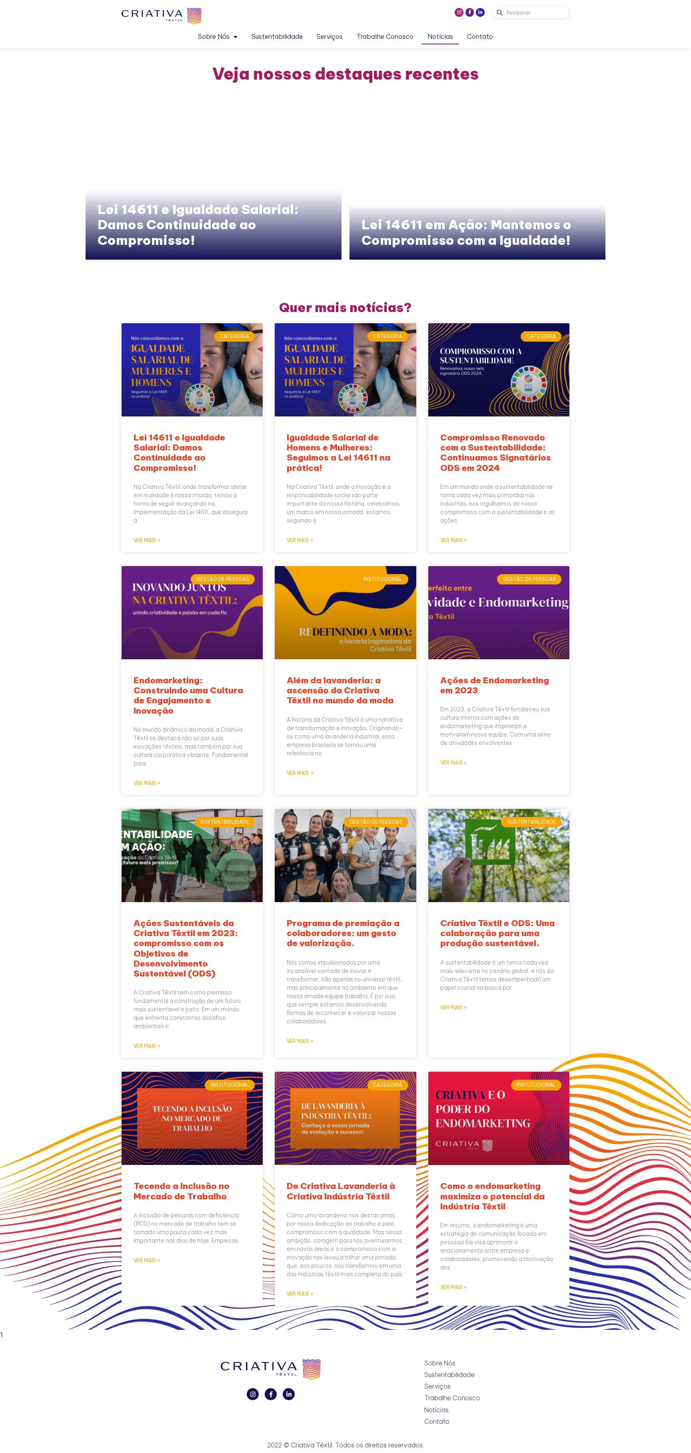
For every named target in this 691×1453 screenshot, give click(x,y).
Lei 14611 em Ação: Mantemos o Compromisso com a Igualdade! (466, 232)
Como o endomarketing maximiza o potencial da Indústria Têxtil (492, 1196)
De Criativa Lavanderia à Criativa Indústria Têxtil (341, 1191)
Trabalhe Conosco (385, 36)
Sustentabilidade (277, 36)
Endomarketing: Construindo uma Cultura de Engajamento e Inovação (188, 695)
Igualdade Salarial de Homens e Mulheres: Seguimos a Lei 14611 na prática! (338, 452)
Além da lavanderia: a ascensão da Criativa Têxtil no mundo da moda (340, 690)
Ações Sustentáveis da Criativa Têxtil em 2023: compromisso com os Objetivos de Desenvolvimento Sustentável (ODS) (186, 948)
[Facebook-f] (469, 12)
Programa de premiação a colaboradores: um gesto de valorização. (343, 933)
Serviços (330, 36)
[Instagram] (459, 12)
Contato (480, 36)
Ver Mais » (147, 540)
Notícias (440, 36)
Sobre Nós (214, 36)
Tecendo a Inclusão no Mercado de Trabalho (182, 1191)
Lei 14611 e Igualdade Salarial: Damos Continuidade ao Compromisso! (198, 224)
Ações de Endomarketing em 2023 (494, 685)
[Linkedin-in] (480, 12)
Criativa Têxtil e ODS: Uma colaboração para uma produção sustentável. (497, 933)
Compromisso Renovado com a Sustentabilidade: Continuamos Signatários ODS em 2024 (495, 452)
